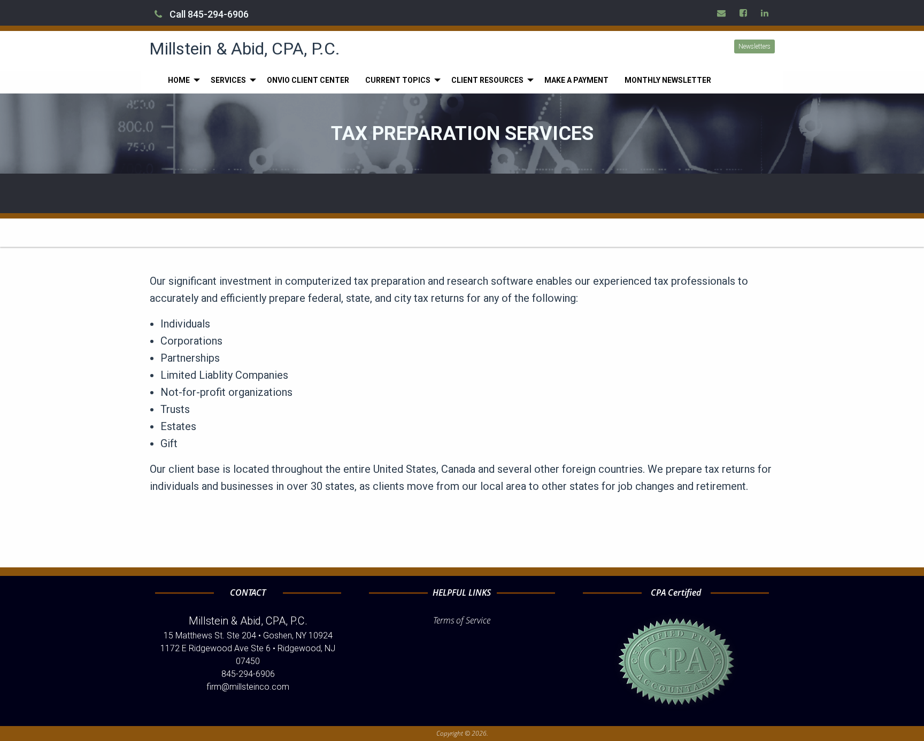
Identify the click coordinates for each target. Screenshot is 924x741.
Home (179, 80)
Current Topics (397, 80)
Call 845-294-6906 (208, 14)
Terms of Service (461, 620)
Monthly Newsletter (668, 80)
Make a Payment (576, 80)
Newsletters (754, 46)
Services (228, 80)
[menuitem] (181, 80)
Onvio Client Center (308, 80)
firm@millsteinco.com (247, 687)
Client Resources (487, 80)
